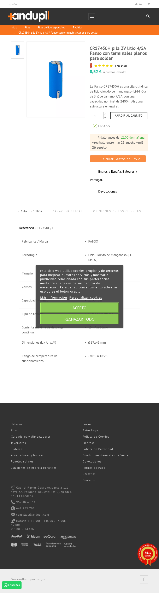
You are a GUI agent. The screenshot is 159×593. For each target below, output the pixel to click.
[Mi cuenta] (137, 4)
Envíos (87, 424)
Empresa (89, 443)
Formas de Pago (94, 468)
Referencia (26, 228)
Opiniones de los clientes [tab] (117, 211)
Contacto (89, 480)
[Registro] (141, 4)
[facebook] (144, 579)
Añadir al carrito (129, 115)
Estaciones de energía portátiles (34, 468)
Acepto (79, 307)
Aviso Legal (91, 430)
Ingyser (41, 579)
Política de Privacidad (98, 449)
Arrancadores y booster (27, 455)
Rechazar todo (79, 319)
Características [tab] (68, 211)
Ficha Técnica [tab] (30, 211)
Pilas (14, 430)
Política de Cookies (96, 436)
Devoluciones (92, 461)
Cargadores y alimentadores (31, 436)
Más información (53, 297)
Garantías (89, 474)
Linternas (17, 449)
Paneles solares (22, 461)
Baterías (16, 424)
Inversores (18, 443)
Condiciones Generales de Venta (105, 455)
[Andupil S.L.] (28, 16)
